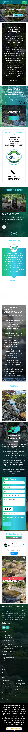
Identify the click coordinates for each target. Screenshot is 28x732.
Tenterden (18, 693)
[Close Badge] (21, 727)
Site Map (20, 724)
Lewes (4, 696)
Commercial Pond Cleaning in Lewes (14, 713)
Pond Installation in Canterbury (12, 705)
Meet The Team (7, 661)
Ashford (17, 687)
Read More (9, 15)
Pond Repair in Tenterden (12, 722)
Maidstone (5, 687)
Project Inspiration (8, 658)
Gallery (4, 670)
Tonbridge (5, 699)
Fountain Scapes (10, 214)
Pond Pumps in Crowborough (17, 711)
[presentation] (20, 102)
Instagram (14, 538)
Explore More (14, 118)
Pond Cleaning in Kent (17, 720)
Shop (4, 667)
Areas (4, 677)
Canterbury (5, 681)
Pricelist (4, 664)
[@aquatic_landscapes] (5, 545)
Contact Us (18, 15)
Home (4, 655)
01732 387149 (14, 179)
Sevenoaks (18, 681)
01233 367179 (14, 176)
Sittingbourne (6, 684)
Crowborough (6, 693)
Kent (16, 690)
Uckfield (4, 690)
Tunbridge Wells (20, 684)
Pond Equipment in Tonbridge (12, 715)
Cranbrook (18, 696)
